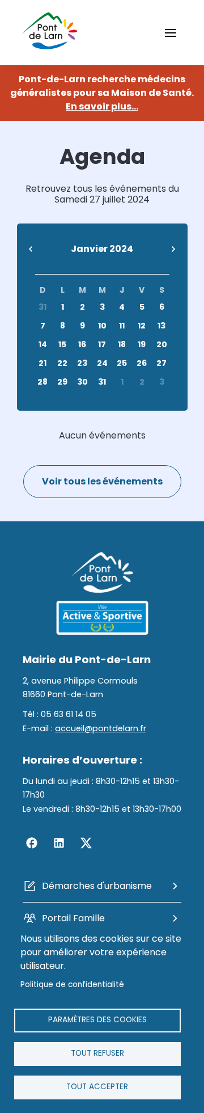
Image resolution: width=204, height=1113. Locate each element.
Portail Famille (73, 918)
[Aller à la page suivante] (173, 249)
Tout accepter (97, 1086)
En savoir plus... (102, 106)
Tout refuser (97, 1053)
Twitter (86, 843)
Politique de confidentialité (72, 984)
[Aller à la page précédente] (31, 249)
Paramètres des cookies (97, 1019)
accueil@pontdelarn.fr (100, 728)
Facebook (32, 843)
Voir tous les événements (102, 481)
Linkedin (59, 843)
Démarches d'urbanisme (97, 885)
